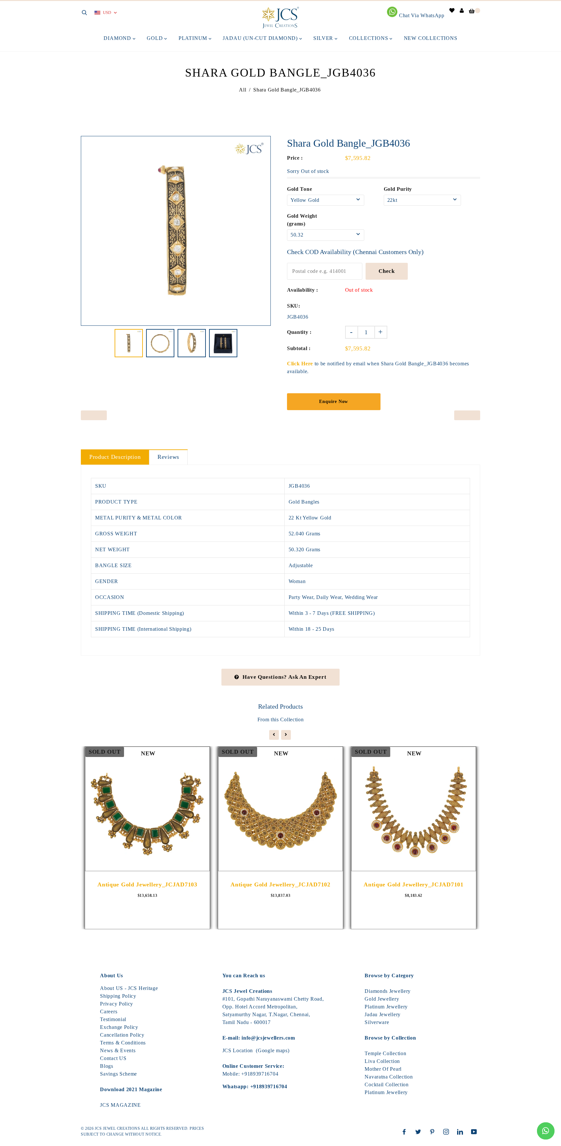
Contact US (113, 1058)
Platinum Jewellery (386, 1006)
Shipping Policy (118, 996)
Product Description (115, 457)
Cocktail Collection (386, 1084)
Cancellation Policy (122, 1035)
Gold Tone (299, 189)
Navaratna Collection (389, 1076)
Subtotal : (299, 348)
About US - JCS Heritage (129, 988)
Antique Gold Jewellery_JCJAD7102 (280, 884)
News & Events (117, 1050)
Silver (324, 38)
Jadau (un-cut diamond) (261, 38)
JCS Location (237, 1050)
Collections (369, 38)
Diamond (118, 38)
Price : (295, 158)
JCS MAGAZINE (120, 1105)
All (242, 89)
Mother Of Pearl (383, 1069)
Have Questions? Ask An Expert (284, 677)
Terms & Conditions (123, 1042)
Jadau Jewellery (383, 1014)
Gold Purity (398, 189)
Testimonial (113, 1019)
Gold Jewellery (382, 999)
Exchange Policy (119, 1027)
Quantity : (299, 332)
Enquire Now (333, 401)
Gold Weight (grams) (302, 219)
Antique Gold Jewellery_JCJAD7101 (413, 884)
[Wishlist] (452, 10)
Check (387, 271)
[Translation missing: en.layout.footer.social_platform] (405, 1132)
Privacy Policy (116, 1003)
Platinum (194, 38)
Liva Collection (382, 1061)
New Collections (430, 38)
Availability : (302, 290)
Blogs (106, 1066)
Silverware (377, 1022)
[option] (175, 230)
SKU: (293, 306)
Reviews (168, 457)
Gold (155, 38)
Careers (108, 1011)
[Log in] (462, 10)
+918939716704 (259, 1074)
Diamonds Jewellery (388, 991)
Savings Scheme (118, 1074)
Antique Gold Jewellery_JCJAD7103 (147, 884)
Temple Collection (385, 1053)
